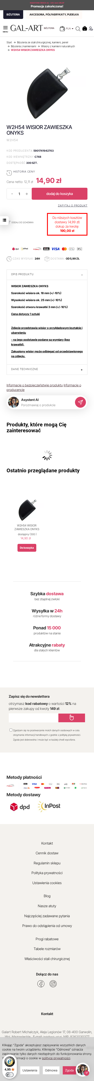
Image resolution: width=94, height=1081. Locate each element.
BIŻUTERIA (13, 14)
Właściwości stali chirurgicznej (47, 959)
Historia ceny (24, 171)
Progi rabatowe (47, 939)
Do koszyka (27, 547)
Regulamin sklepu (47, 863)
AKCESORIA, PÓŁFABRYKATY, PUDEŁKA (54, 14)
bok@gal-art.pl (53, 1037)
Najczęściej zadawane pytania (47, 916)
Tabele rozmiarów (47, 949)
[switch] (10, 1074)
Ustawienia (30, 1070)
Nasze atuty (47, 906)
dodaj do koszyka (59, 193)
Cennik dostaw (47, 853)
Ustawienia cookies (47, 883)
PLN (68, 28)
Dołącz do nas (47, 974)
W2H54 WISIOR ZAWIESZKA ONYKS (26, 527)
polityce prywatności (56, 1058)
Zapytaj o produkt (72, 205)
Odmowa (51, 1070)
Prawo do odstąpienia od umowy (47, 925)
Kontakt (47, 843)
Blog (47, 896)
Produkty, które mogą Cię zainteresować (36, 427)
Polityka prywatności (47, 873)
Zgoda (69, 1070)
